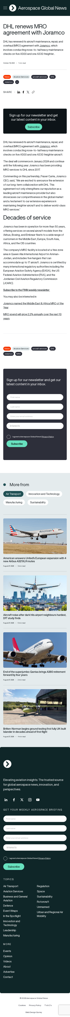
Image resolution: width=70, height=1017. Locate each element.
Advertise (8, 972)
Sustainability (44, 896)
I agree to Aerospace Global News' (33, 436)
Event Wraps (10, 911)
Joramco (45, 45)
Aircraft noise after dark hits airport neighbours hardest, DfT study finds (34, 616)
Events (7, 951)
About (7, 966)
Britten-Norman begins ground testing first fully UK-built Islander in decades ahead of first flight (34, 730)
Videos (7, 961)
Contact (8, 977)
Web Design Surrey (33, 1012)
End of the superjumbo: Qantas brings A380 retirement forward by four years (34, 673)
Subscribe (34, 127)
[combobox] (35, 426)
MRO (18, 353)
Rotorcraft (43, 901)
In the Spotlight (12, 916)
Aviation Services (21, 76)
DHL (52, 76)
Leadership (9, 930)
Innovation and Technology (11, 923)
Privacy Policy (48, 436)
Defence (8, 905)
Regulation (43, 886)
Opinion (7, 956)
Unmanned (43, 907)
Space (41, 891)
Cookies (22, 1005)
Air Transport (10, 886)
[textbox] (31, 426)
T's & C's (48, 1005)
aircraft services (40, 76)
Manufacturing (11, 935)
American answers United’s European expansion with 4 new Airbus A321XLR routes (34, 560)
